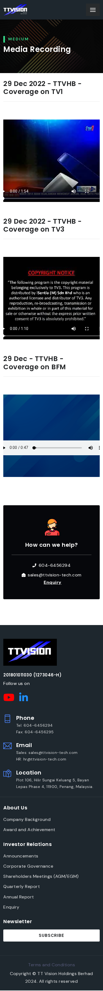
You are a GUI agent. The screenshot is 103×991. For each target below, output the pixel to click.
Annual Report (18, 897)
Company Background (27, 819)
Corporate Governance (28, 866)
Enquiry (11, 907)
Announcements (20, 856)
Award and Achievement (29, 829)
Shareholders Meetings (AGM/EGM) (41, 876)
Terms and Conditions (51, 965)
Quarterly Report (21, 886)
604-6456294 (55, 565)
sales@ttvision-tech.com (55, 575)
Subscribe (51, 935)
